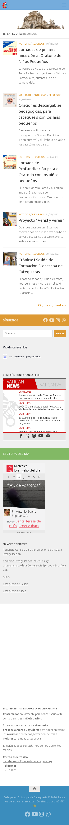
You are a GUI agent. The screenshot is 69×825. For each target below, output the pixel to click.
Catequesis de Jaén (14, 591)
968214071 (10, 770)
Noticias (24, 43)
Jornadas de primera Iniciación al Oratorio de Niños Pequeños (40, 55)
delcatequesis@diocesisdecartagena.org (27, 761)
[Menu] (64, 5)
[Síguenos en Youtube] (51, 320)
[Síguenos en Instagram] (57, 320)
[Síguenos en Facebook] (45, 320)
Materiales (26, 95)
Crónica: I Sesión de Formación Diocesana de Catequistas (41, 266)
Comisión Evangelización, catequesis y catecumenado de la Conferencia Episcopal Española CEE (34, 565)
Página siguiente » (52, 305)
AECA (6, 576)
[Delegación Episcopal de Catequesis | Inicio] (5, 5)
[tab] (18, 384)
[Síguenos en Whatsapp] (64, 320)
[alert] (34, 356)
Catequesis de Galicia (15, 584)
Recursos (38, 43)
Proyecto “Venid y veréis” (41, 220)
